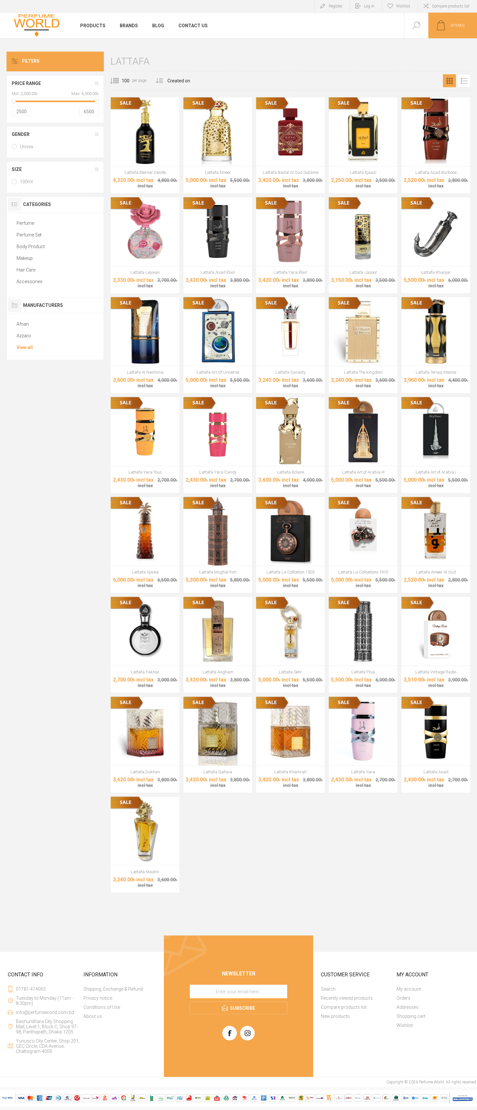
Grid (449, 80)
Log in (369, 6)
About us (92, 1016)
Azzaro (24, 335)
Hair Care (26, 269)
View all (25, 347)
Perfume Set (29, 234)
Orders (403, 998)
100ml (26, 181)
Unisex (26, 146)
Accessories (30, 281)
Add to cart (130, 149)
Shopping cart (411, 1016)
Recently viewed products (347, 998)
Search (328, 989)
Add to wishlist (145, 149)
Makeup (25, 258)
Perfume (25, 223)
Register (335, 6)
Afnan (23, 324)
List (464, 80)
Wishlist (405, 1025)
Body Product (31, 246)
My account (409, 989)
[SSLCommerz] (238, 1104)
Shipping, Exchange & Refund (113, 989)
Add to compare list (159, 149)
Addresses (408, 1007)
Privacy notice (97, 998)
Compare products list (451, 6)
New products (335, 1016)
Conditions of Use (101, 1007)
